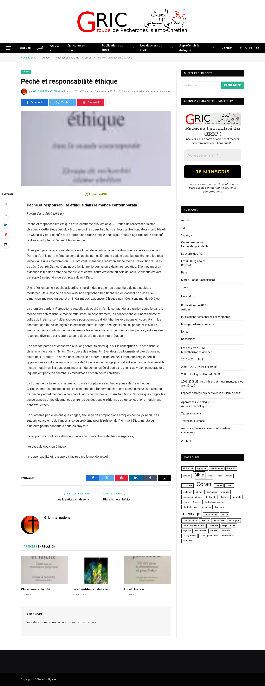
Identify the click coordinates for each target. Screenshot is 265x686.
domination (212, 492)
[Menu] (8, 48)
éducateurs (227, 535)
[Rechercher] (257, 48)
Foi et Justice (134, 589)
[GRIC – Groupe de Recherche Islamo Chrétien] (132, 21)
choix (220, 476)
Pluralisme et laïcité (117, 499)
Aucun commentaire (133, 91)
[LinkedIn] (6, 225)
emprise (225, 492)
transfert (226, 530)
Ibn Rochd (210, 497)
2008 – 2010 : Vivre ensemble (199, 366)
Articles (186, 309)
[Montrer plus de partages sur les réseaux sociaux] (109, 102)
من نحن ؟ (54, 48)
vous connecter (50, 622)
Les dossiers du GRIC (151, 48)
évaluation (187, 540)
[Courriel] (6, 244)
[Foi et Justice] (147, 570)
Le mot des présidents (194, 246)
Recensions (188, 338)
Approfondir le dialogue (189, 48)
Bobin (211, 476)
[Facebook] (6, 205)
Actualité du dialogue (194, 406)
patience (205, 520)
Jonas (186, 502)
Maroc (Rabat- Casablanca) (198, 279)
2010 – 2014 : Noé (192, 359)
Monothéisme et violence (196, 352)
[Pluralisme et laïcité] (44, 570)
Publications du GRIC (112, 48)
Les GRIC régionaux (193, 261)
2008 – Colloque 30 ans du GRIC (200, 374)
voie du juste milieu (209, 535)
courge (219, 485)
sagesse (187, 530)
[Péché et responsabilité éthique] (96, 148)
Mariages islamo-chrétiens (197, 324)
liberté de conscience (214, 502)
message (191, 513)
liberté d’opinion (190, 507)
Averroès (231, 468)
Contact (227, 48)
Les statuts (188, 296)
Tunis (184, 287)
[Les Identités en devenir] (96, 570)
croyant (229, 485)
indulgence (224, 497)
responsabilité (229, 525)
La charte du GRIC (192, 253)
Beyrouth (186, 265)
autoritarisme (216, 468)
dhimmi (199, 492)
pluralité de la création (193, 525)
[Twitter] (6, 215)
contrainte (187, 485)
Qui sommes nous (76, 48)
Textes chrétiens (191, 413)
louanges (219, 507)
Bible (199, 475)
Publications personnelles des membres (205, 316)
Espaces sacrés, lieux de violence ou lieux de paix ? (211, 393)
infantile (237, 497)
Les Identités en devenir (72, 499)
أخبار (40, 48)
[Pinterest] (6, 234)
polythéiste (213, 525)
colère (229, 476)
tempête (213, 530)
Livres (26, 72)
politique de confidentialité (206, 187)
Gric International (47, 91)
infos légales (49, 679)
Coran (204, 484)
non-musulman (190, 520)
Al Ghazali (188, 468)
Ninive (225, 514)
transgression (189, 535)
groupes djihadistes (192, 497)
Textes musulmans (193, 420)
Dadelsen (187, 492)
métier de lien (210, 514)
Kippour (196, 502)
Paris (184, 272)
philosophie (234, 520)
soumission (200, 530)
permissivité (218, 520)
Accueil (25, 48)
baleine (186, 476)
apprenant (201, 468)
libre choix (206, 507)
